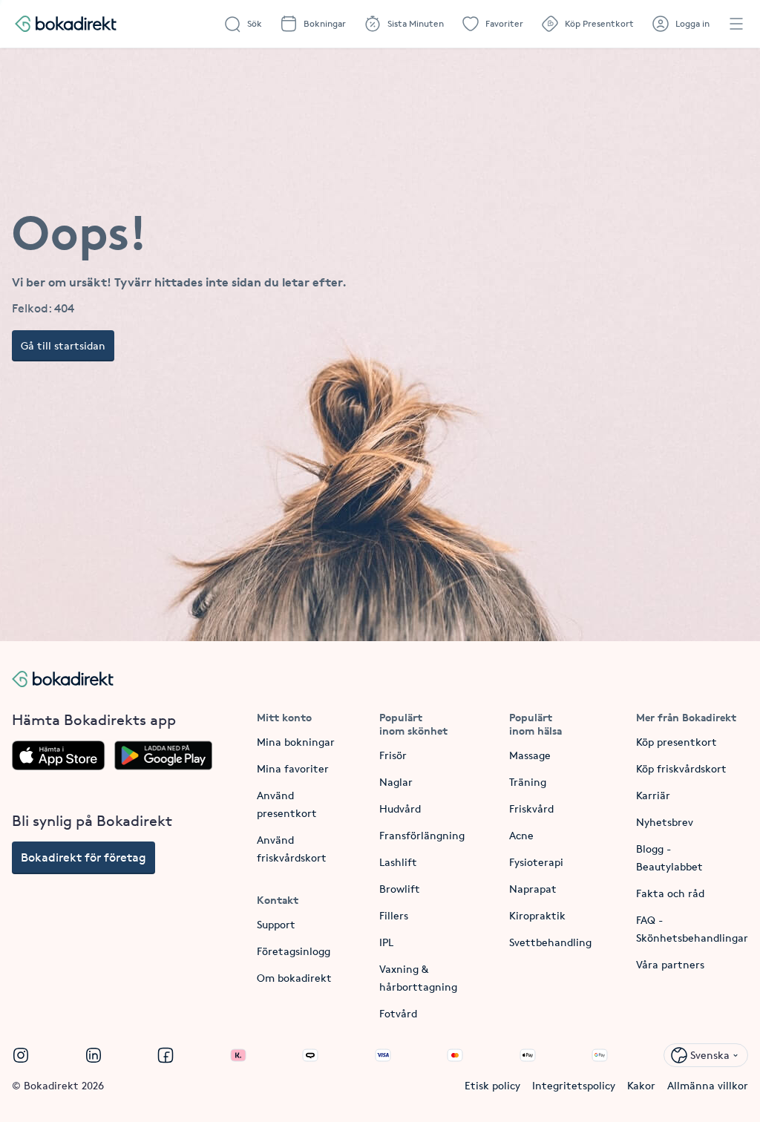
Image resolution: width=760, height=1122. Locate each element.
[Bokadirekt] (66, 24)
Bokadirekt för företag (83, 857)
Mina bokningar (296, 741)
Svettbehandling (550, 942)
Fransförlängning (422, 835)
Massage (530, 755)
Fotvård (398, 1013)
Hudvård (400, 808)
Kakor (641, 1085)
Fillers (393, 915)
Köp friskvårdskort (681, 768)
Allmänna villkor (707, 1085)
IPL (386, 942)
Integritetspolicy (573, 1085)
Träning (527, 781)
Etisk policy (492, 1085)
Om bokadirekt (294, 977)
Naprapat (533, 888)
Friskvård (531, 808)
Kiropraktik (537, 915)
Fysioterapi (536, 862)
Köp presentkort (676, 741)
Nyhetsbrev (664, 822)
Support (276, 924)
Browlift (399, 888)
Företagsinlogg (293, 951)
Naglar (396, 781)
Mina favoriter (293, 768)
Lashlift (398, 862)
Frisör (393, 755)
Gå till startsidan (63, 345)
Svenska (710, 1055)
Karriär (653, 795)
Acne (521, 835)
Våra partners (670, 964)
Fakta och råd (670, 893)
